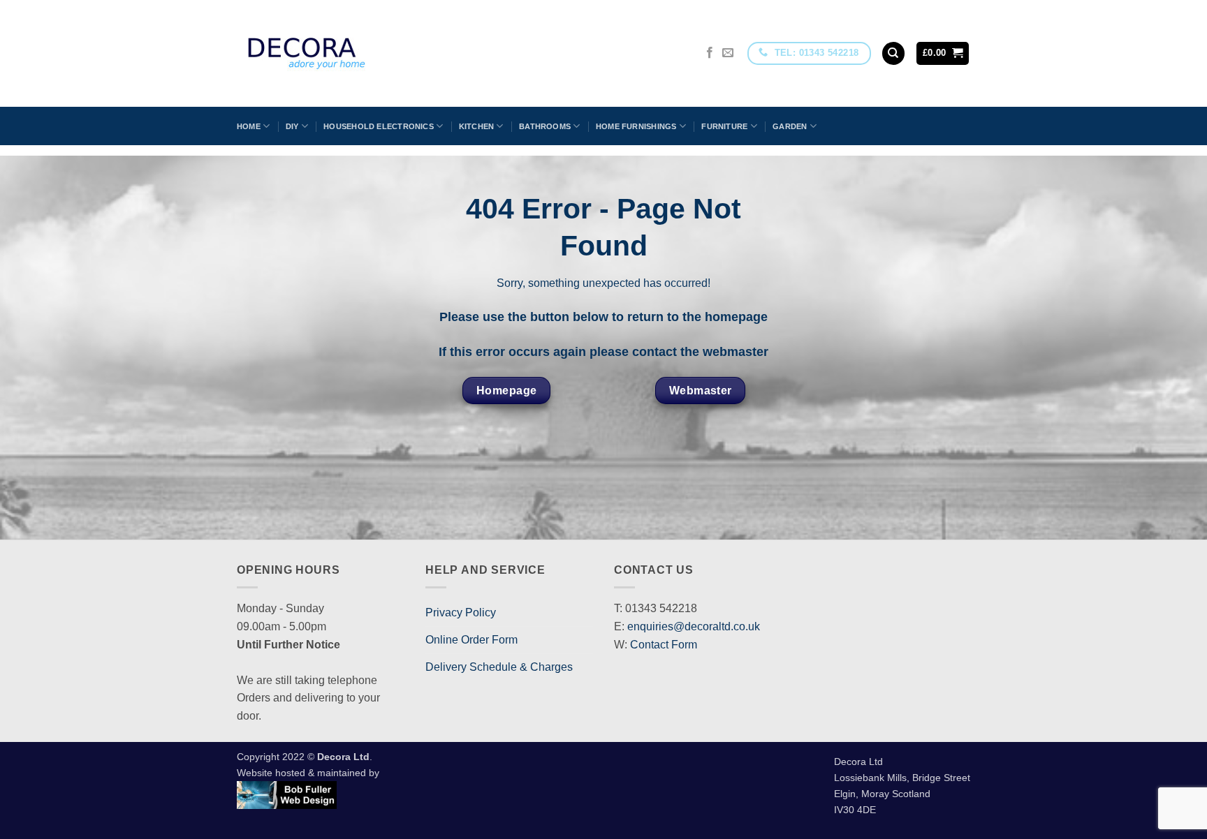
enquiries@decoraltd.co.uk (693, 626)
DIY (292, 126)
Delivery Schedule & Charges (499, 667)
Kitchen (477, 126)
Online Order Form (471, 640)
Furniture (724, 126)
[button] (943, 53)
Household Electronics (378, 126)
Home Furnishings (636, 126)
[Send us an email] (727, 53)
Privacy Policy (460, 612)
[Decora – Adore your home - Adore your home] (346, 53)
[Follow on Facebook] (709, 53)
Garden (790, 126)
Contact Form (663, 645)
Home (249, 126)
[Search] (893, 53)
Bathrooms (545, 126)
